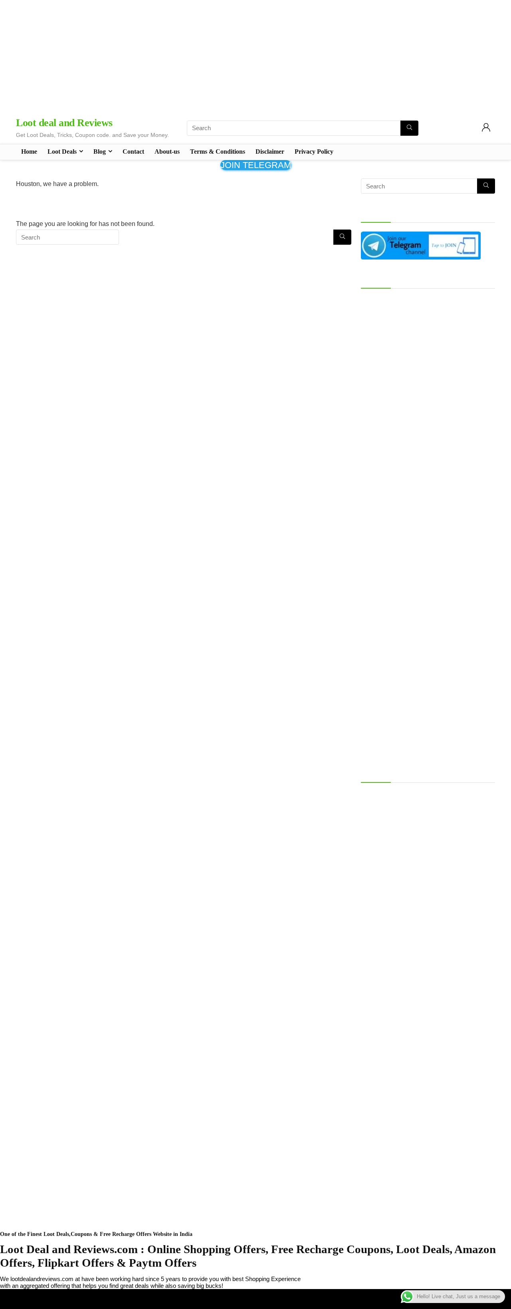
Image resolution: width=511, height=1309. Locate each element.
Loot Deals (62, 151)
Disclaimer (270, 151)
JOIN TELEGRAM (255, 165)
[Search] (409, 128)
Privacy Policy (314, 151)
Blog (99, 151)
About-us (167, 151)
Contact (133, 151)
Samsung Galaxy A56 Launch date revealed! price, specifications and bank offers (427, 798)
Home (29, 151)
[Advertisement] (255, 56)
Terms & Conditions (217, 151)
